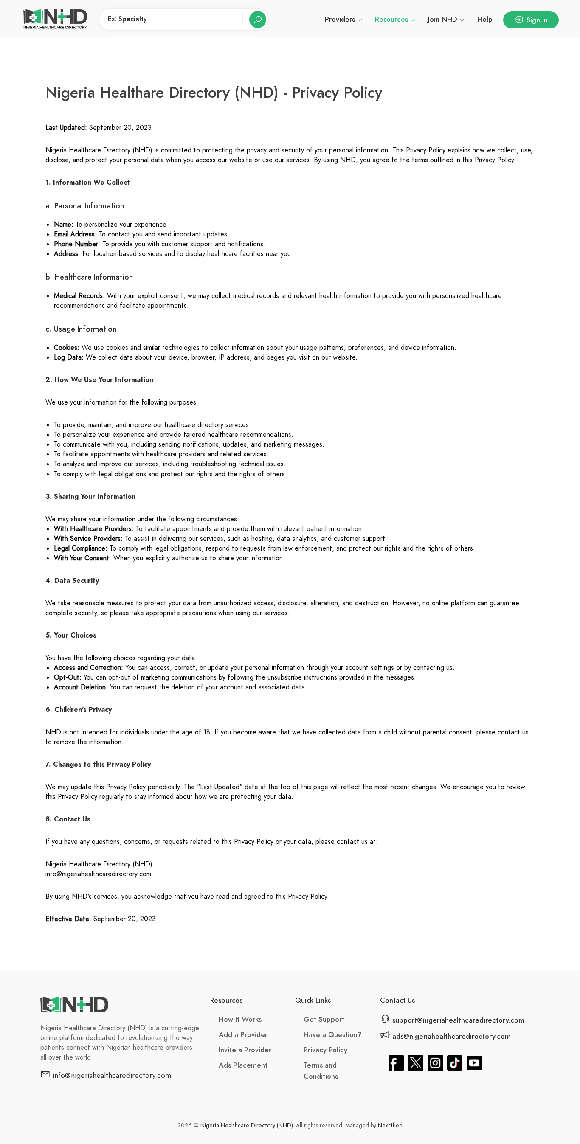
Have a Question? (333, 1034)
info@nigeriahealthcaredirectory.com (111, 1075)
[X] (415, 1062)
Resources (391, 19)
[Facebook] (396, 1062)
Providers (340, 19)
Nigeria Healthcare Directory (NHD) (246, 1126)
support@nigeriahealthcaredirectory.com (457, 1020)
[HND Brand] (55, 19)
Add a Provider (243, 1034)
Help (485, 19)
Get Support (324, 1019)
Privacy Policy (325, 1050)
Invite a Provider (245, 1050)
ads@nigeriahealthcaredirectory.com (450, 1036)
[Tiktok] (454, 1062)
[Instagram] (435, 1062)
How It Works (240, 1019)
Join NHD (442, 19)
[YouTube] (474, 1062)
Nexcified (390, 1126)
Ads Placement (243, 1065)
